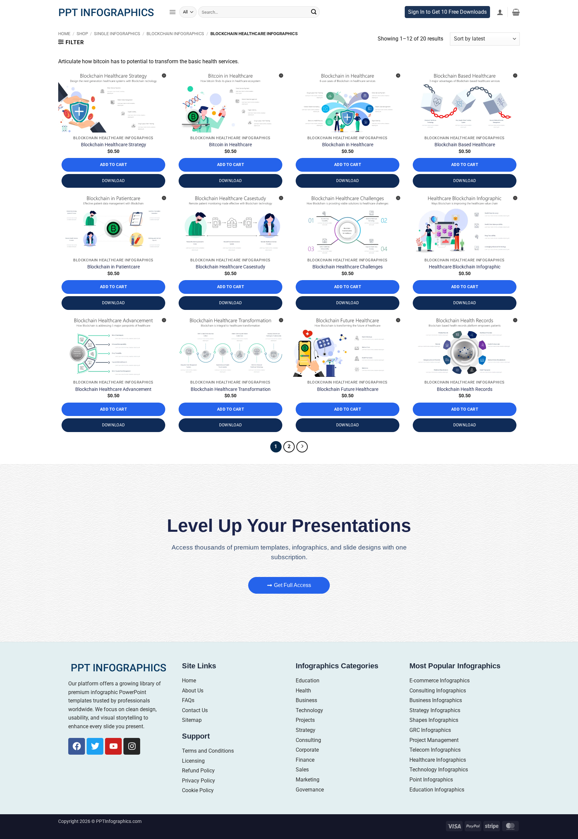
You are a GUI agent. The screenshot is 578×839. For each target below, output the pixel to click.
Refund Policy (198, 773)
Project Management (434, 743)
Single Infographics (117, 36)
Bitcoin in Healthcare (230, 147)
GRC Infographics (430, 733)
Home (64, 36)
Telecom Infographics (435, 753)
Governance (310, 792)
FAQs (188, 703)
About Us (192, 693)
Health (303, 693)
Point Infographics (431, 782)
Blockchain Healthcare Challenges (347, 269)
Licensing (193, 763)
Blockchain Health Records (464, 392)
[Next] (302, 449)
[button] (172, 15)
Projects (305, 723)
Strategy (305, 733)
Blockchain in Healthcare (347, 147)
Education (307, 683)
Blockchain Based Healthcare (465, 147)
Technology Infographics (438, 772)
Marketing (307, 782)
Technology (309, 713)
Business (306, 703)
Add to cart (113, 167)
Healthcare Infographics (437, 762)
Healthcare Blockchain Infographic (464, 269)
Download (113, 183)
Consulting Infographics (437, 693)
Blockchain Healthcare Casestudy (230, 269)
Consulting (308, 743)
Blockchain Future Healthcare (347, 392)
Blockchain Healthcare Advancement (113, 392)
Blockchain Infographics (175, 36)
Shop (82, 36)
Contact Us (195, 713)
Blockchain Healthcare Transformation (231, 392)
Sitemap (192, 723)
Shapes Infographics (433, 723)
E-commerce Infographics (439, 683)
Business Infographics (435, 703)
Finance (305, 762)
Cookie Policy (198, 793)
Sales (302, 772)
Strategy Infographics (434, 713)
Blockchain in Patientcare (113, 269)
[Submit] (313, 15)
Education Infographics (436, 792)
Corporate (307, 753)
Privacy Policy (198, 783)
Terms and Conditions (208, 753)
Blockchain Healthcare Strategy (113, 147)
